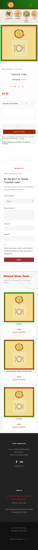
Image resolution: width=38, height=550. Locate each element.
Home (4, 69)
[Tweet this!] (15, 86)
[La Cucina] (11, 5)
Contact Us (19, 466)
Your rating (9, 196)
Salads (18, 18)
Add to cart (19, 132)
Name (7, 224)
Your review (10, 208)
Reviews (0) (19, 168)
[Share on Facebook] (11, 86)
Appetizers (9, 18)
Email (7, 234)
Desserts (9, 69)
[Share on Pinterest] (19, 86)
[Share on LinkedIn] (23, 86)
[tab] (19, 168)
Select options (19, 332)
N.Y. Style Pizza (26, 20)
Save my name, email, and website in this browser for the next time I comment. (18, 251)
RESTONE (25, 539)
